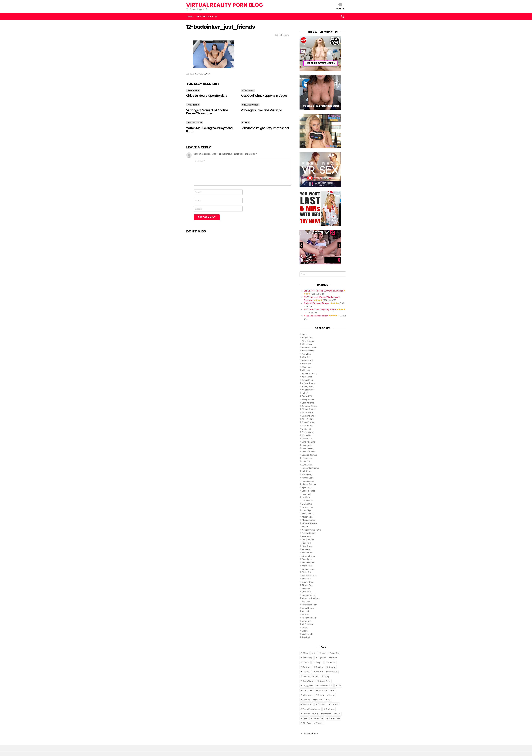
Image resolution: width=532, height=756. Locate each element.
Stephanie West (309, 575)
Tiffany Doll (307, 585)
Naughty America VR (311, 530)
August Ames (308, 390)
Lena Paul (306, 494)
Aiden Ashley (308, 350)
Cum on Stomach (311, 676)
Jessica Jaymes (309, 455)
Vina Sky (306, 601)
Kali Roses (307, 471)
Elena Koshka (308, 422)
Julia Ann (306, 461)
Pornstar (335, 704)
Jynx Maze (307, 465)
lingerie (318, 699)
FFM (339, 685)
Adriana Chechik (309, 347)
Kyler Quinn (307, 487)
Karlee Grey (307, 474)
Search (342, 16)
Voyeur (319, 723)
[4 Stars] (192, 74)
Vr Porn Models (309, 618)
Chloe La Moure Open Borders (206, 96)
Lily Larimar (307, 504)
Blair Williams (308, 403)
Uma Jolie (306, 591)
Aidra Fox (306, 354)
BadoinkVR (307, 396)
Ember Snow (308, 432)
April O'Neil (307, 377)
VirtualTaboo (195, 122)
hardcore (323, 690)
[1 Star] (187, 74)
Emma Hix (306, 435)
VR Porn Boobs (311, 733)
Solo (338, 713)
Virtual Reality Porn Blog (224, 5)
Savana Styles (308, 556)
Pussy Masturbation (311, 709)
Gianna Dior (307, 438)
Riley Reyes (307, 546)
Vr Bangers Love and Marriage (261, 110)
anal (324, 653)
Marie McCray (308, 513)
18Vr (304, 334)
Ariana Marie (307, 380)
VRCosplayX (307, 624)
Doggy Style (325, 681)
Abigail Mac (307, 344)
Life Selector (308, 500)
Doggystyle (308, 685)
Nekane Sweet (308, 533)
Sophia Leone (308, 569)
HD (333, 690)
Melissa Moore (308, 520)
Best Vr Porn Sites (207, 16)
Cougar (331, 667)
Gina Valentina (308, 442)
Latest (340, 8)
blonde (306, 662)
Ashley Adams (308, 383)
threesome (318, 718)
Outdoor (322, 704)
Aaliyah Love (308, 337)
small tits (327, 713)
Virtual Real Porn (309, 605)
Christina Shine (309, 416)
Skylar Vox (307, 565)
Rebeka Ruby (308, 539)
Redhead (330, 709)
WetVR (245, 122)
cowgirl (319, 671)
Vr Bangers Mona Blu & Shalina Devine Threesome (207, 111)
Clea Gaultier (308, 419)
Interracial (307, 695)
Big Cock (322, 657)
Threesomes (334, 718)
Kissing (321, 695)
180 (315, 653)
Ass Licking (307, 657)
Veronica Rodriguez (311, 598)
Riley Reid (306, 543)
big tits (334, 657)
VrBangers (193, 90)
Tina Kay (306, 588)
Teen (305, 718)
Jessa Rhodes (308, 451)
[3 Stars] (190, 74)
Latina (331, 695)
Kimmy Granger (309, 484)
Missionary (307, 704)
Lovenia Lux (307, 507)
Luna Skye (306, 510)
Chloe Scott (307, 412)
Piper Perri (306, 536)
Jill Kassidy (307, 458)
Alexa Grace (307, 360)
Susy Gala (306, 578)
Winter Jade (307, 634)
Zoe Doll (306, 637)
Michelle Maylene (309, 523)
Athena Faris (308, 386)
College (306, 667)
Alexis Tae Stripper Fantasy (316, 316)
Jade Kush (307, 445)
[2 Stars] (189, 74)
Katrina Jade (307, 478)
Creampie (332, 671)
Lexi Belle (306, 497)
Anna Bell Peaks (309, 373)
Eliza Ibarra (307, 425)
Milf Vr (305, 526)
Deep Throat (308, 681)
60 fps (305, 653)
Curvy (326, 676)
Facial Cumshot (325, 685)
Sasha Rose (307, 552)
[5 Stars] (194, 74)
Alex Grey (306, 357)
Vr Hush (305, 611)
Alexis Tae (306, 363)
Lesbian (306, 699)
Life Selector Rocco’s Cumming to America (323, 291)
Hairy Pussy (308, 690)
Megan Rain (307, 517)
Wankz (305, 627)
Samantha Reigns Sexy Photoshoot (265, 128)
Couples (306, 671)
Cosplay (319, 667)
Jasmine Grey (308, 448)
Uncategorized (250, 105)
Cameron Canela (309, 406)
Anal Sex (335, 653)
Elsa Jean (306, 429)
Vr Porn (305, 614)
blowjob (318, 662)
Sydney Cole (307, 582)
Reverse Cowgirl (310, 713)
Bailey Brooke (308, 399)
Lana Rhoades (308, 491)
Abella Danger (308, 341)
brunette (331, 662)
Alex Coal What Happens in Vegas (264, 96)
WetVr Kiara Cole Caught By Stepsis (320, 309)
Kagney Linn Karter (310, 468)
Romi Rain (306, 549)
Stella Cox (306, 572)
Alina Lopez (307, 367)
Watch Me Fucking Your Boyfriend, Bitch (209, 129)
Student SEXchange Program (317, 303)
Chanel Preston (309, 409)
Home (191, 16)
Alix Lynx (306, 370)
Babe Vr (305, 393)
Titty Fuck (307, 723)
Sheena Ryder (308, 562)
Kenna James (308, 481)
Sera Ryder (307, 559)
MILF (329, 699)
